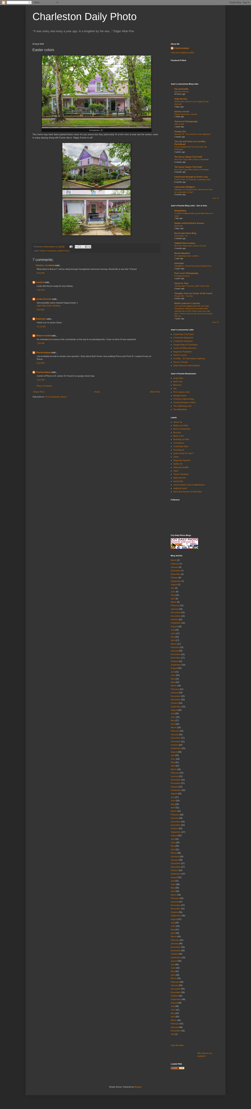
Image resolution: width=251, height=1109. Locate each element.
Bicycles (177, 432)
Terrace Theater (180, 362)
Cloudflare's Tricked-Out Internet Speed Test (192, 266)
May (173, 595)
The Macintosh (180, 409)
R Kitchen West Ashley (183, 399)
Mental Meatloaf (182, 253)
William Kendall (43, 335)
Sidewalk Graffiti (180, 467)
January (174, 567)
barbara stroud (181, 111)
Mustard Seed (179, 395)
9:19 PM (40, 363)
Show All (215, 198)
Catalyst (40, 282)
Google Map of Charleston (185, 345)
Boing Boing (180, 211)
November (175, 574)
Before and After (180, 425)
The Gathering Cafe (182, 406)
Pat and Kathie (181, 89)
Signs (176, 471)
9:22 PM (40, 380)
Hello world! (179, 124)
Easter (43, 251)
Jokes (176, 457)
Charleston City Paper (183, 334)
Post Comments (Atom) (55, 397)
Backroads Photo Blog (185, 233)
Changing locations (182, 276)
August (174, 584)
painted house (63, 251)
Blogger (138, 1087)
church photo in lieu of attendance (189, 485)
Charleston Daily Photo (84, 16)
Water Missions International (186, 365)
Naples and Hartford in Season (189, 223)
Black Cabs (178, 436)
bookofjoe (179, 263)
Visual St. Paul (181, 283)
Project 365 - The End (183, 296)
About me (177, 422)
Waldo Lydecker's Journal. (187, 303)
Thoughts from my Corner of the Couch (193, 293)
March (174, 560)
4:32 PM (40, 290)
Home (97, 392)
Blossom (177, 385)
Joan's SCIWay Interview (184, 348)
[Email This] (76, 246)
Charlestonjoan (43, 352)
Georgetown (52, 251)
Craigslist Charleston (183, 341)
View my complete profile (182, 52)
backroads (178, 481)
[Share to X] (83, 246)
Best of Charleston (181, 429)
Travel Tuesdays (181, 474)
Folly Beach (178, 450)
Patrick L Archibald (45, 265)
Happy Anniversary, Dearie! (185, 114)
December (175, 570)
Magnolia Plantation (182, 352)
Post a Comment (44, 386)
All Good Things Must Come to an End (190, 246)
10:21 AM (41, 326)
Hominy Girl (180, 131)
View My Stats (177, 1045)
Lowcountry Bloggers (184, 187)
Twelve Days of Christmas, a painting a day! (192, 179)
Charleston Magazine (183, 338)
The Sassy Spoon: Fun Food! (188, 157)
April (173, 598)
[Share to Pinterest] (89, 246)
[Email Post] (71, 247)
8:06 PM (40, 273)
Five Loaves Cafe (181, 392)
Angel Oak (178, 378)
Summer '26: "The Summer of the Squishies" (192, 134)
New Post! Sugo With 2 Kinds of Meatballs (191, 159)
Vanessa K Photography (186, 121)
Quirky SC (178, 464)
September (176, 581)
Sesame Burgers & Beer (184, 402)
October (174, 577)
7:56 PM (40, 343)
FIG (175, 388)
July (173, 588)
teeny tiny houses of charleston (187, 491)
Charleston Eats (180, 446)
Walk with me (179, 478)
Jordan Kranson (44, 299)
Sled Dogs (178, 226)
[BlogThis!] (79, 246)
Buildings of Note (181, 439)
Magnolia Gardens (182, 460)
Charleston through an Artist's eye (191, 177)
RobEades (41, 319)
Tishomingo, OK (181, 236)
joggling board (180, 488)
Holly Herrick (180, 99)
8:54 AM (40, 309)
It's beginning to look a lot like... (187, 256)
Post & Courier (180, 355)
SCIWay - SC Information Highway (189, 358)
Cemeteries (178, 443)
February (175, 564)
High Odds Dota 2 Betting (48, 306)
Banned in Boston (181, 92)
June (173, 591)
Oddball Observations (184, 243)
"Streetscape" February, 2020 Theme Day (191, 286)
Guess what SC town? (183, 453)
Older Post (155, 392)
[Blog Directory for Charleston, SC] (177, 1068)
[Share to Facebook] (86, 246)
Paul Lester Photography (186, 273)
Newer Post (38, 392)
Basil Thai (178, 381)
